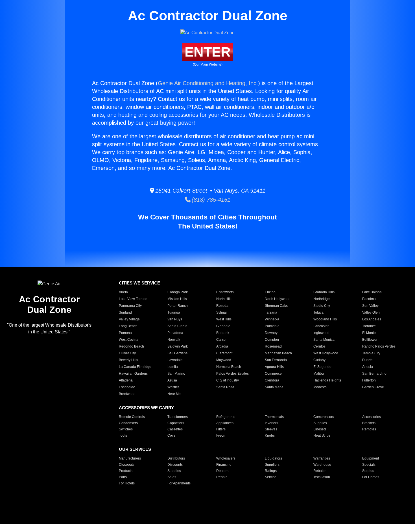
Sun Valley (370, 306)
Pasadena (175, 333)
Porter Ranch (177, 306)
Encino (270, 292)
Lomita (172, 367)
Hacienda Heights (327, 380)
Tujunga (173, 312)
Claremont (224, 353)
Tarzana (271, 312)
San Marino (176, 374)
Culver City (127, 353)
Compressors (323, 417)
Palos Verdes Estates (232, 374)
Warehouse (322, 465)
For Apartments (179, 483)
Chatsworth (225, 292)
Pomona (125, 333)
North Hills (224, 299)
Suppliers (272, 465)
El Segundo (322, 367)
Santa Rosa (225, 387)
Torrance (369, 326)
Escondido (127, 387)
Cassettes (175, 429)
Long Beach (128, 326)
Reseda (222, 306)
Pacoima (369, 299)
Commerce (273, 374)
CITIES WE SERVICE (139, 283)
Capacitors (175, 423)
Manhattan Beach (278, 353)
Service (270, 477)
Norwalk (173, 340)
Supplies (320, 423)
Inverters (271, 423)
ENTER (208, 51)
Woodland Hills (325, 319)
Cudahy (319, 360)
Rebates (319, 471)
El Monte (369, 333)
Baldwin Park (177, 346)
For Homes (370, 477)
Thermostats (274, 417)
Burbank (222, 333)
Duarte (367, 360)
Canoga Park (177, 292)
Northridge (321, 299)
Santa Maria (274, 387)
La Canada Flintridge (135, 367)
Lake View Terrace (133, 299)
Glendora (272, 380)
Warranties (321, 458)
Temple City (371, 353)
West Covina (128, 340)
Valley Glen (371, 312)
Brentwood (127, 394)
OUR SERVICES (135, 449)
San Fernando (276, 360)
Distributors (176, 458)
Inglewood (321, 333)
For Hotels (127, 483)
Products (125, 471)
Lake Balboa (372, 292)
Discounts (175, 465)
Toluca (318, 312)
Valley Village (129, 319)
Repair (221, 477)
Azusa (172, 380)
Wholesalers (225, 458)
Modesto (320, 387)
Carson (222, 340)
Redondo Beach (131, 346)
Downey (271, 333)
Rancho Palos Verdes (379, 346)
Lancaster (321, 326)
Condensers (128, 423)
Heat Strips (321, 435)
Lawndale (175, 360)
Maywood (223, 360)
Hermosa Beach (228, 367)
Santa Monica (324, 340)
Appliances (224, 423)
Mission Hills (177, 299)
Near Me (174, 394)
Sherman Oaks (276, 306)
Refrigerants (225, 417)
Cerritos (319, 346)
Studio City (321, 306)
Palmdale (272, 326)
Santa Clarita (177, 326)
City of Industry (227, 380)
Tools (123, 435)
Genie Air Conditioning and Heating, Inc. (208, 83)
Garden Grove (373, 387)
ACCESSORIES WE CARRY (146, 407)
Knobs (270, 435)
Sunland (125, 312)
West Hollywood (325, 353)
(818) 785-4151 (210, 200)
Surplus (368, 471)
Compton (272, 340)
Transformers (177, 417)
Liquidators (273, 458)
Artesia (367, 367)
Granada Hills (324, 292)
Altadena (126, 380)
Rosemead (273, 346)
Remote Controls (132, 417)
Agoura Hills (274, 367)
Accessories (371, 417)
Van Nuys (174, 319)
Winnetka (272, 319)
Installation (321, 477)
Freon (220, 435)
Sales (171, 477)
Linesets (319, 429)
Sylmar (221, 312)
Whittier (173, 387)
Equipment (370, 458)
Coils (171, 435)
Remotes (369, 429)
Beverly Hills (128, 360)
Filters (221, 429)
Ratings (271, 471)
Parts (123, 477)
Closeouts (126, 465)
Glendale (223, 326)
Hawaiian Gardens (133, 374)
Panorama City (130, 306)
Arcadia (222, 346)
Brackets (368, 423)
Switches (126, 429)
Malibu (318, 374)
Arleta (123, 292)
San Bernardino (374, 374)
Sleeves (271, 429)
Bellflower (369, 340)
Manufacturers (130, 458)
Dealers (222, 471)
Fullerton (369, 380)
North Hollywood (277, 299)
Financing (223, 465)
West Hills (223, 319)
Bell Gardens (177, 353)
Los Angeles (371, 319)
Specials (368, 465)
